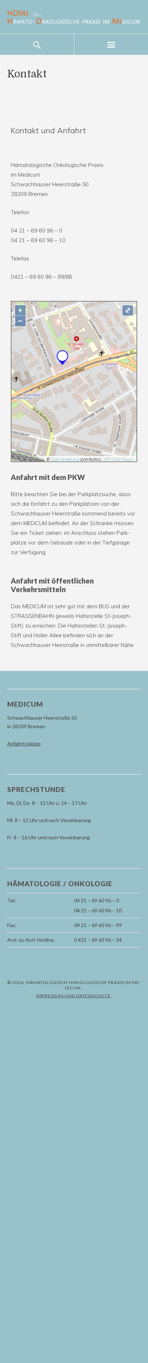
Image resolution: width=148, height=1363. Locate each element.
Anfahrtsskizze (24, 743)
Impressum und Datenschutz (73, 995)
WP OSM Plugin (118, 459)
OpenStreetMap (65, 459)
